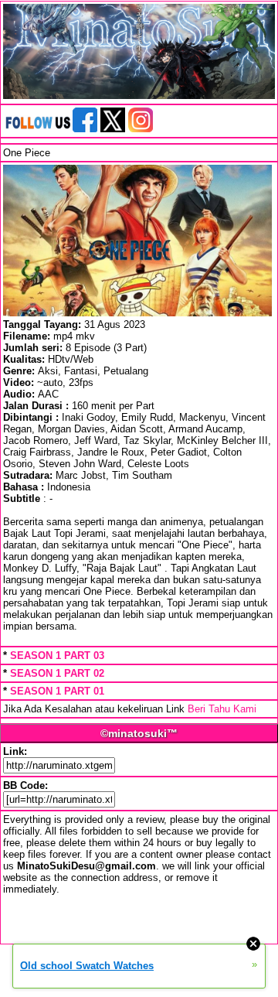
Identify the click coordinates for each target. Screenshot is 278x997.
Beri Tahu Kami (222, 709)
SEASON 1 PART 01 (57, 691)
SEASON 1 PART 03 (57, 655)
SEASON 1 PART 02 (57, 673)
